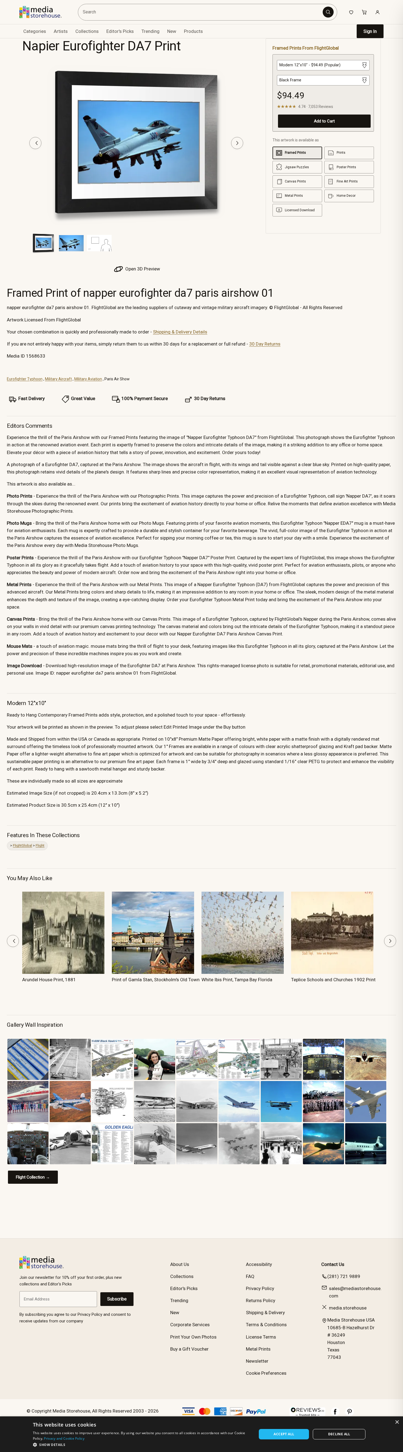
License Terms (261, 1337)
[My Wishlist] (351, 12)
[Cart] (364, 12)
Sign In (370, 31)
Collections (87, 31)
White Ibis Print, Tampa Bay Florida (237, 979)
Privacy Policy (260, 1288)
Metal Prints (258, 1349)
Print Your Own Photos (193, 1337)
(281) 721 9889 (343, 1276)
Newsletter (257, 1361)
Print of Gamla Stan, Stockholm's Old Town (156, 979)
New (171, 31)
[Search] (328, 12)
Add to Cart (324, 121)
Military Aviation (88, 379)
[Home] (44, 12)
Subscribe (117, 1299)
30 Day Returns (264, 344)
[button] (141, 1444)
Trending (150, 31)
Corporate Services (190, 1324)
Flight (40, 845)
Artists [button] (61, 31)
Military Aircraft (58, 379)
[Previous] (35, 143)
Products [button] (193, 31)
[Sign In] (377, 12)
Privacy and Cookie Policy (64, 1438)
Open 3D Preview (142, 269)
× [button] (397, 1422)
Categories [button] (34, 31)
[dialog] (201, 1434)
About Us (179, 1264)
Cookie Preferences (266, 1373)
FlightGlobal (22, 845)
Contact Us (332, 1264)
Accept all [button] (284, 1434)
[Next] (237, 143)
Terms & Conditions (266, 1324)
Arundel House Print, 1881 (49, 979)
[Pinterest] (349, 1414)
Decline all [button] (339, 1434)
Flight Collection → (33, 1177)
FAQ (250, 1276)
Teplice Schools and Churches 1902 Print (333, 979)
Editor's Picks (120, 31)
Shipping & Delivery (265, 1312)
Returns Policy (260, 1300)
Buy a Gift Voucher (189, 1349)
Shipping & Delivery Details (180, 332)
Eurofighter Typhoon (24, 379)
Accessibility (259, 1264)
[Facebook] (335, 1414)
